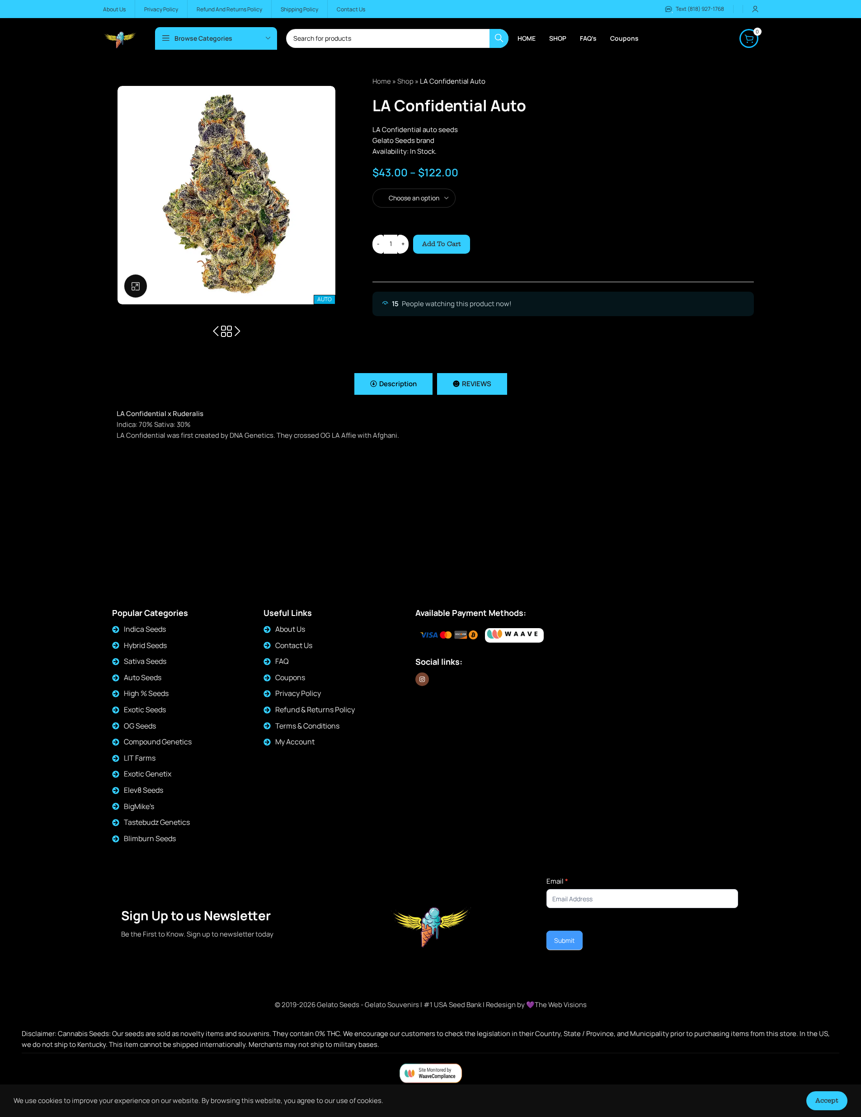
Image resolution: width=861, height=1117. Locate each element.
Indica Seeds (145, 629)
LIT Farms (139, 758)
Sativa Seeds (145, 661)
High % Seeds (146, 693)
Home (381, 81)
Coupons (290, 677)
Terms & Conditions (307, 726)
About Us (290, 629)
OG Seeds (140, 726)
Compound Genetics (158, 742)
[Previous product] (215, 331)
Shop (405, 81)
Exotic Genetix (147, 774)
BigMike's (139, 806)
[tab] (393, 384)
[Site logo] (120, 38)
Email (557, 881)
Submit (564, 940)
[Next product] (237, 331)
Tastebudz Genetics (157, 822)
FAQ (282, 661)
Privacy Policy (298, 693)
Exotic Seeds (145, 710)
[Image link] (514, 635)
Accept (826, 1100)
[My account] (755, 9)
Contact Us (293, 645)
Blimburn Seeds (150, 838)
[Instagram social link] (422, 679)
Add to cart (441, 243)
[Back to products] (226, 331)
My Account (295, 742)
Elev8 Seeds (143, 790)
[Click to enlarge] (135, 286)
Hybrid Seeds (145, 645)
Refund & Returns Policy (315, 710)
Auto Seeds (142, 677)
